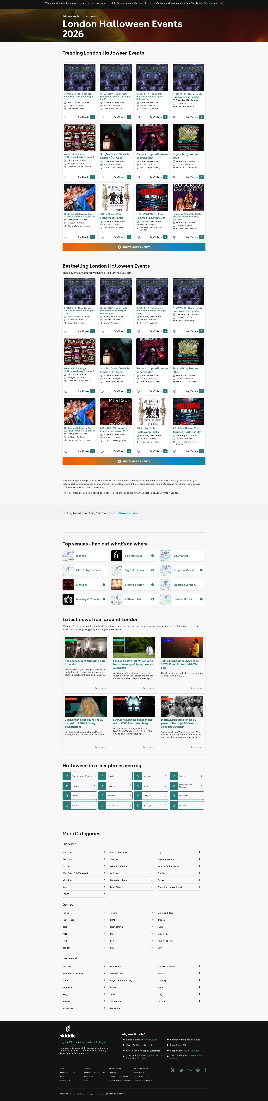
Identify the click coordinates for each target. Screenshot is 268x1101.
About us (87, 1068)
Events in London (90, 16)
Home (61, 1068)
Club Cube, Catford (88, 570)
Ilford (152, 785)
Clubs (73, 1042)
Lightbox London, (185, 584)
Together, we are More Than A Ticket (144, 1056)
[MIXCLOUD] (189, 1070)
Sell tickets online (141, 1068)
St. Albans (188, 795)
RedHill (81, 795)
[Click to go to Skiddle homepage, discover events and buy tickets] (67, 1031)
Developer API (114, 1072)
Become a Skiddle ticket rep (120, 1080)
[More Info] (66, 117)
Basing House (133, 555)
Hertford (116, 785)
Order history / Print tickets (94, 1072)
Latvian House (183, 599)
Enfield (188, 776)
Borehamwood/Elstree (81, 776)
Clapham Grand (184, 570)
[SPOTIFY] (181, 1070)
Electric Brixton (134, 584)
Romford (116, 795)
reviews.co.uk (150, 1039)
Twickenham (116, 805)
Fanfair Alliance (191, 1050)
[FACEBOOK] (205, 1070)
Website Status (115, 1068)
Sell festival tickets (141, 1076)
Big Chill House (134, 570)
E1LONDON (181, 555)
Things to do (104, 1042)
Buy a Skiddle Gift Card (143, 1080)
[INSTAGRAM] (198, 1070)
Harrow (81, 785)
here (198, 3)
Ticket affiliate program (118, 1076)
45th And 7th (133, 599)
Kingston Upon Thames (188, 785)
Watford (188, 805)
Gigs (62, 1042)
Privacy (62, 1076)
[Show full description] (152, 555)
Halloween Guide (127, 513)
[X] (173, 1070)
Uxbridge (152, 805)
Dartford (152, 776)
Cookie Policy (64, 1080)
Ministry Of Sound (87, 599)
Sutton (81, 805)
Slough (152, 795)
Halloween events (71, 16)
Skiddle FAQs (139, 1072)
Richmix (81, 555)
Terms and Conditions (67, 1072)
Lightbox (82, 584)
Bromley (116, 776)
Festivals (86, 1042)
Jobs (86, 1080)
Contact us (88, 1076)
